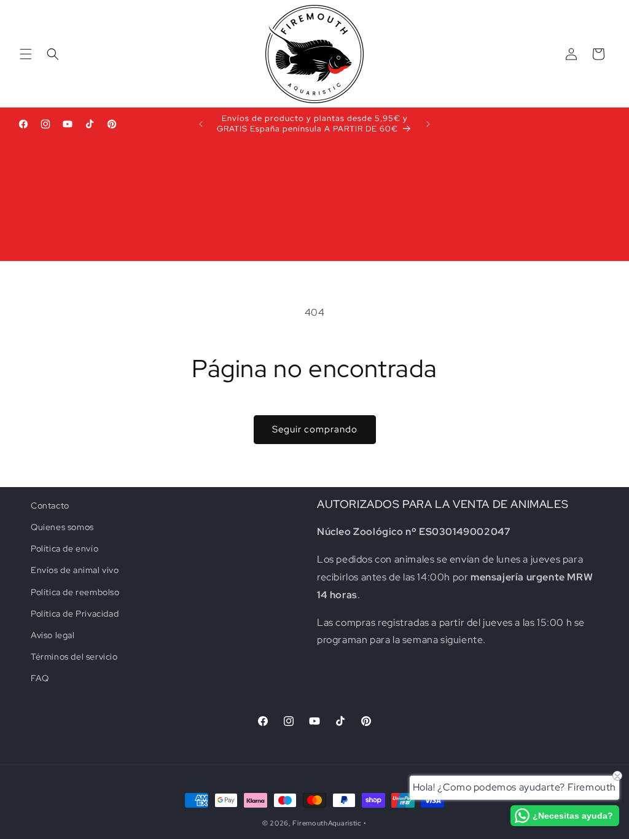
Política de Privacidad (75, 613)
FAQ (40, 678)
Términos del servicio (74, 656)
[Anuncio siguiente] (428, 124)
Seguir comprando (314, 429)
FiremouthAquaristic (326, 823)
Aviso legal (53, 635)
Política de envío (64, 548)
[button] (25, 54)
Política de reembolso (75, 592)
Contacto (50, 505)
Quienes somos (62, 527)
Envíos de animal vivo (75, 570)
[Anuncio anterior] (200, 124)
